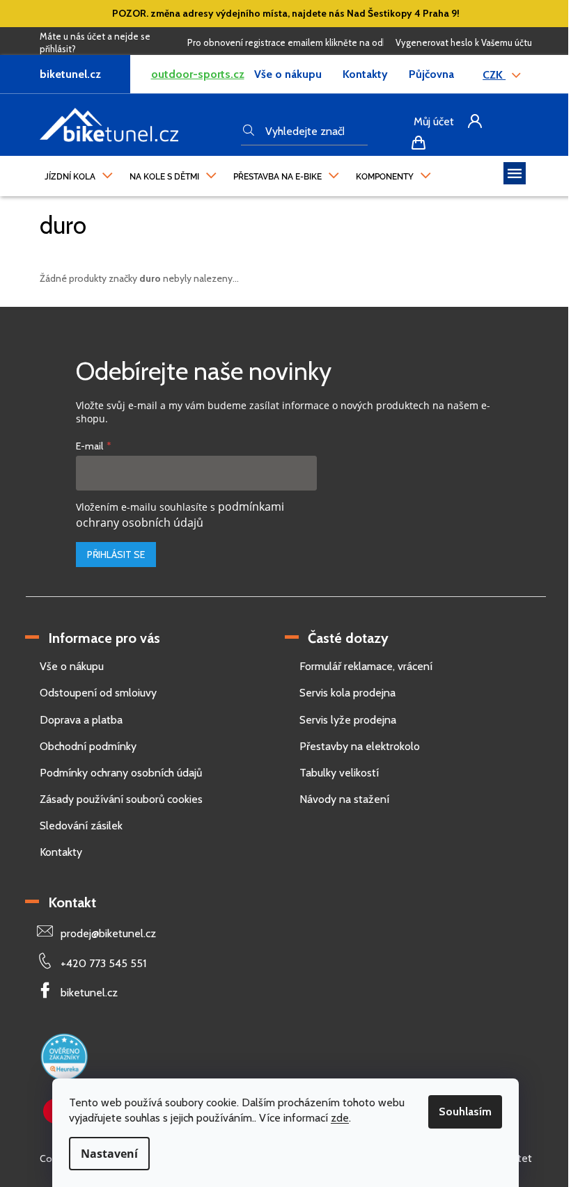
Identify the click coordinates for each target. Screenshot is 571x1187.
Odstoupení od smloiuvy (98, 692)
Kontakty (365, 74)
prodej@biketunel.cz (108, 933)
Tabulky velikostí (339, 772)
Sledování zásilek (81, 825)
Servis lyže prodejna (347, 719)
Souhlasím (465, 1111)
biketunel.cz (89, 992)
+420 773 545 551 (103, 963)
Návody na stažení (344, 799)
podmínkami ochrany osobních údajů (180, 514)
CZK (494, 74)
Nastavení (109, 1153)
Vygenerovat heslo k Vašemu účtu (464, 42)
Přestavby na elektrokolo (359, 746)
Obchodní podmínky (88, 746)
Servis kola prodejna (347, 692)
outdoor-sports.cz (197, 74)
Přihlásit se (116, 554)
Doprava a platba (81, 719)
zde (340, 1117)
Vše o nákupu (288, 74)
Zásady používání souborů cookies (121, 799)
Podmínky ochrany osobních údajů (121, 772)
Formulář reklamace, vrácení (365, 666)
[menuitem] (78, 173)
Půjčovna (431, 74)
